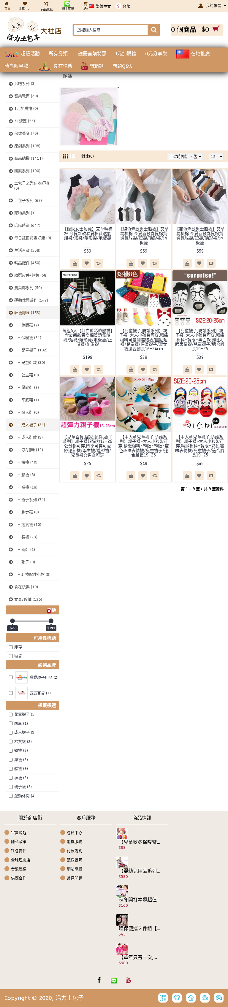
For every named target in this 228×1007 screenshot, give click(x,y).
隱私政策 (18, 841)
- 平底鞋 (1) (26, 400)
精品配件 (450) (27, 263)
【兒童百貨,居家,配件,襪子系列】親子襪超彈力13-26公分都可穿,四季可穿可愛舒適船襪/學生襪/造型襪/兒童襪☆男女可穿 (87, 446)
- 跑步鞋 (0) (26, 512)
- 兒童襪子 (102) (31, 350)
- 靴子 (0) (24, 562)
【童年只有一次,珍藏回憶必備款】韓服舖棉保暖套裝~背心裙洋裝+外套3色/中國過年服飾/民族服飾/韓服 (140, 957)
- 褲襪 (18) (25, 487)
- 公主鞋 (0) (26, 375)
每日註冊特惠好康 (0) (32, 238)
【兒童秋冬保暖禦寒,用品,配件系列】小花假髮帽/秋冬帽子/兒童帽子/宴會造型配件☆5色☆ (140, 842)
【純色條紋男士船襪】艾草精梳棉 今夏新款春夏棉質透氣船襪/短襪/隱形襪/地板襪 (144, 235)
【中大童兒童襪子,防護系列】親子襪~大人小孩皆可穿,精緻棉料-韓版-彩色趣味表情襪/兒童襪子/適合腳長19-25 (199, 446)
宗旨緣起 (18, 832)
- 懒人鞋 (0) (26, 412)
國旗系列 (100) (27, 171)
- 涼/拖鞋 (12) (28, 450)
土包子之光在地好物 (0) (31, 186)
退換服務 (74, 841)
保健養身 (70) (26, 133)
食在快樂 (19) (26, 587)
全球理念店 (20, 859)
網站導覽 (74, 869)
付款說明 (74, 851)
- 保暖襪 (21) (27, 337)
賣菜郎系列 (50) (28, 288)
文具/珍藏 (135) (28, 599)
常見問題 (74, 878)
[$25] (12, 621)
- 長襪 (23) (25, 537)
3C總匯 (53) (24, 121)
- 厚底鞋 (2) (26, 387)
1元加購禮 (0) (26, 108)
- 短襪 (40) (25, 462)
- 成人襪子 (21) (29, 425)
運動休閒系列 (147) (31, 300)
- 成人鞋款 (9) (28, 437)
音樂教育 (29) (26, 96)
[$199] (51, 621)
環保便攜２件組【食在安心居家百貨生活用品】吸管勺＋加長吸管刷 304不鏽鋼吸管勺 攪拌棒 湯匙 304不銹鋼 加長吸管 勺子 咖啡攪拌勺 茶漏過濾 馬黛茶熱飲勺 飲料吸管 (140, 928)
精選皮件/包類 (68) (31, 275)
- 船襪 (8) (24, 474)
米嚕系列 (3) (25, 83)
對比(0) (87, 156)
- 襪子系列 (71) (29, 499)
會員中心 (74, 832)
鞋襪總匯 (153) (27, 312)
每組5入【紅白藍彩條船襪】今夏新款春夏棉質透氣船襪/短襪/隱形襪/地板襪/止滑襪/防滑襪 (87, 337)
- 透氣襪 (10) (27, 524)
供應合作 (18, 878)
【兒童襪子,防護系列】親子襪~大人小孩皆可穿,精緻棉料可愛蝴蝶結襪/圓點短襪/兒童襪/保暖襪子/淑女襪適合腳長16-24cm (143, 340)
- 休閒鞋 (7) (26, 325)
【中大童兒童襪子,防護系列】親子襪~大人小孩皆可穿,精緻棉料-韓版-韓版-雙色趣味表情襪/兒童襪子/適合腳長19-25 (143, 446)
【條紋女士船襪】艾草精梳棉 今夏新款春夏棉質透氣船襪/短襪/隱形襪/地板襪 (88, 233)
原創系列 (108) (27, 146)
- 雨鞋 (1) (24, 549)
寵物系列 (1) (25, 213)
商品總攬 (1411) (28, 158)
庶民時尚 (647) (27, 225)
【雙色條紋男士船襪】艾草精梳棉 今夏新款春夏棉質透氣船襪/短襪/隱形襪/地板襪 (200, 235)
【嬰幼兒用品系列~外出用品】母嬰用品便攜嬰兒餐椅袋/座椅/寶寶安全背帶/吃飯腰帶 (140, 871)
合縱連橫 (18, 869)
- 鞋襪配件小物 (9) (32, 574)
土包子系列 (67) (28, 200)
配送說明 (74, 859)
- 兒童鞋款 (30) (29, 362)
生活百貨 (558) (27, 250)
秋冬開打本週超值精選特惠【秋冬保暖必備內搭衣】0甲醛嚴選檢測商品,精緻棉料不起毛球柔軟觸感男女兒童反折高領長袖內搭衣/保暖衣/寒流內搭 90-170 (140, 900)
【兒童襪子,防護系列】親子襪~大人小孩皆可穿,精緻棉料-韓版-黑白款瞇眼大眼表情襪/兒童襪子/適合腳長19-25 (199, 340)
